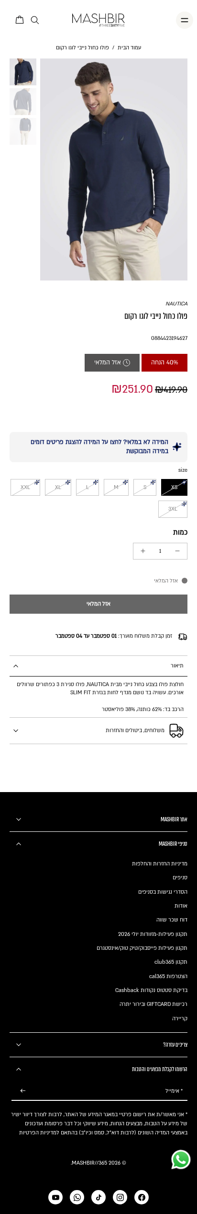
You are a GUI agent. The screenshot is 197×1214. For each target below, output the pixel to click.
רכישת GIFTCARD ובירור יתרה (153, 1004)
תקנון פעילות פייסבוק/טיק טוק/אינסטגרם (142, 948)
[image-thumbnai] (23, 71)
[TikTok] (98, 1197)
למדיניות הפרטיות (39, 1132)
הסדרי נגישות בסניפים (162, 892)
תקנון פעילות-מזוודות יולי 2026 (152, 934)
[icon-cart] (20, 20)
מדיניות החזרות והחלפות (159, 863)
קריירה (179, 1018)
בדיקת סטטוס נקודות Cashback (151, 990)
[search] (35, 20)
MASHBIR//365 (89, 1163)
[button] (98, 604)
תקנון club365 (170, 962)
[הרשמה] (22, 1091)
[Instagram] (120, 1197)
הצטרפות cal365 (168, 976)
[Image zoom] (113, 169)
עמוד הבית (129, 47)
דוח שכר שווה (171, 919)
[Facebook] (141, 1197)
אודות (181, 906)
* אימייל (174, 1091)
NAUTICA (176, 303)
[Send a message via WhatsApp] (181, 1159)
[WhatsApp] (77, 1197)
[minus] (177, 551)
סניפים (180, 877)
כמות (180, 532)
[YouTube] (55, 1197)
